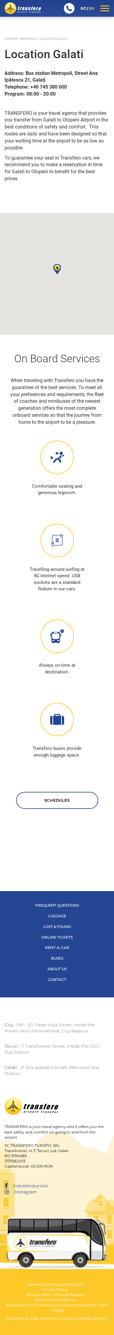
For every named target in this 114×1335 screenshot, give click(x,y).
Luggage (57, 916)
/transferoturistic (31, 1186)
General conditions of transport (55, 1284)
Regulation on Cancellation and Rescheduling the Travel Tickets (57, 1307)
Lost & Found (57, 926)
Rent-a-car (57, 947)
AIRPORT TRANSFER (20, 39)
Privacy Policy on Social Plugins (55, 1294)
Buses (57, 958)
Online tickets (57, 937)
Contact (57, 979)
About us (57, 969)
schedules (56, 800)
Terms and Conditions (55, 1300)
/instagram (25, 1192)
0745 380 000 (69, 8)
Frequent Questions (57, 905)
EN (91, 8)
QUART (100, 1318)
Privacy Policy (55, 1289)
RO (83, 8)
